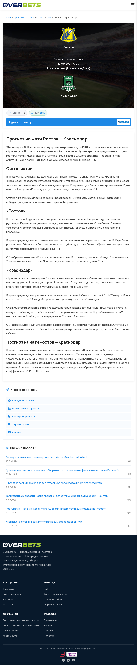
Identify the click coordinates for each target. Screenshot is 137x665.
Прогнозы (49, 630)
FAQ (46, 588)
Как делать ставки (23, 400)
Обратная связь (53, 604)
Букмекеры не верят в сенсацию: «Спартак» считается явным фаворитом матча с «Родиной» (62, 470)
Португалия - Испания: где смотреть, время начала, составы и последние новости (56, 508)
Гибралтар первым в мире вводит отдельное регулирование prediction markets (54, 483)
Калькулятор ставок (23, 416)
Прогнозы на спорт (24, 17)
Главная (7, 17)
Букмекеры (50, 620)
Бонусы (48, 625)
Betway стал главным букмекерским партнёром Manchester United (46, 457)
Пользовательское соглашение (21, 625)
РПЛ (49, 17)
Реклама (8, 604)
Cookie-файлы (11, 630)
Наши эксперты (12, 594)
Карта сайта (10, 635)
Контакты (17, 432)
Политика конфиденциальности (21, 620)
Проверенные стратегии (26, 408)
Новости (49, 635)
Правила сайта (53, 599)
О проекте (8, 588)
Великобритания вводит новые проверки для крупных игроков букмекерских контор (57, 495)
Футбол (40, 17)
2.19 (42, 112)
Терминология (20, 424)
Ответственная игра (55, 594)
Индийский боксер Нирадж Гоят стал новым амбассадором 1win (44, 521)
